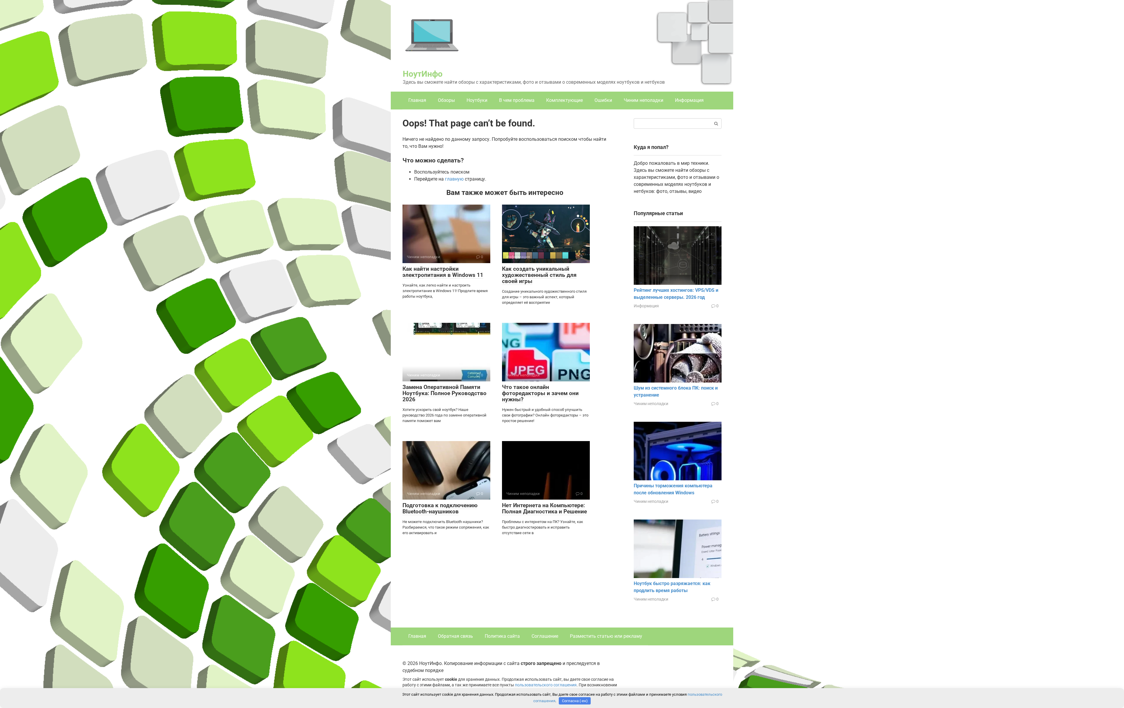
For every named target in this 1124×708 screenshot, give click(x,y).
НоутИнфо (423, 74)
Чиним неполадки (643, 100)
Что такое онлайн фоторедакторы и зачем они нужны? (540, 393)
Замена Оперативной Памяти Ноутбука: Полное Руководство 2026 (444, 393)
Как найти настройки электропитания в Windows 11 (442, 271)
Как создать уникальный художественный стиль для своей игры (539, 274)
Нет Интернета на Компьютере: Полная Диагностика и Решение (544, 508)
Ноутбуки (477, 100)
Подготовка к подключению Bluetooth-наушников (439, 508)
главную (454, 179)
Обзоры (446, 100)
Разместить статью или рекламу (606, 636)
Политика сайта (502, 636)
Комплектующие (564, 100)
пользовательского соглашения (546, 685)
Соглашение (545, 636)
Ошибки (603, 100)
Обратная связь (455, 636)
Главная (417, 100)
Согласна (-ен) (575, 701)
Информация (689, 100)
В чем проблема (516, 100)
